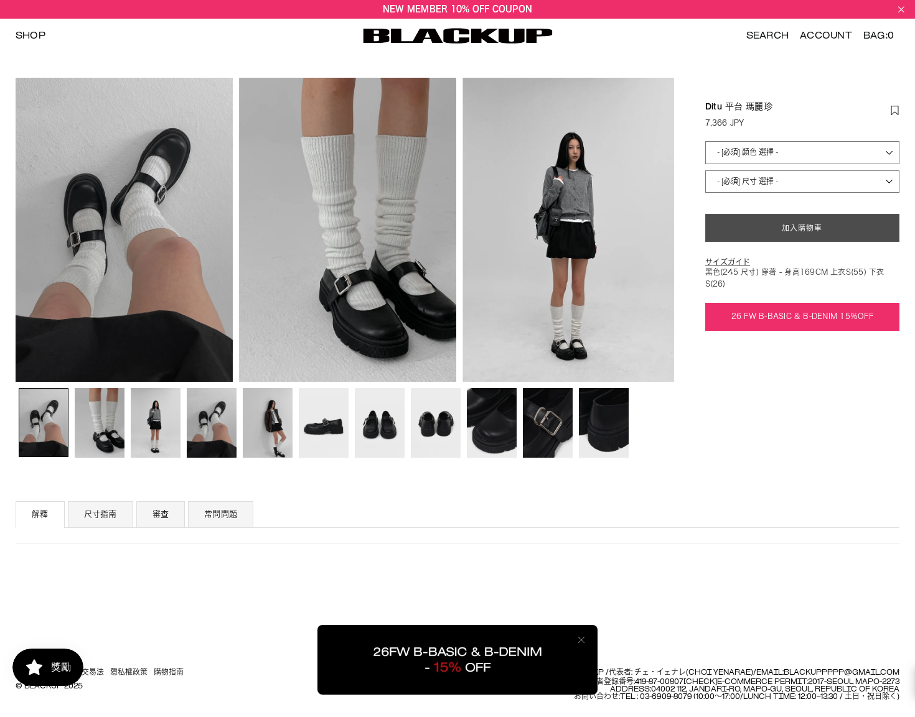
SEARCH (767, 36)
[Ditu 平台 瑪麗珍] (43, 422)
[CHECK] (700, 682)
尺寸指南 (100, 514)
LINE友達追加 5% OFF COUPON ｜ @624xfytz (457, 11)
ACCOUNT (826, 36)
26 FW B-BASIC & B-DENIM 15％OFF (802, 316)
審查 (160, 514)
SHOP (30, 36)
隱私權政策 (129, 673)
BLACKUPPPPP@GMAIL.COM (841, 673)
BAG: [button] (878, 36)
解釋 (40, 514)
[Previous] (33, 230)
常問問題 (220, 514)
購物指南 (169, 673)
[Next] (657, 230)
